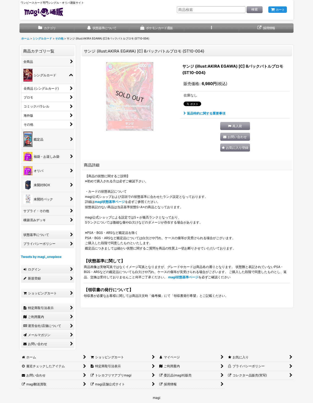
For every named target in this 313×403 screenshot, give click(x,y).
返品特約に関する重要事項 (206, 113)
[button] (211, 28)
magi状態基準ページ (110, 202)
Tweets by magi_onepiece (41, 257)
